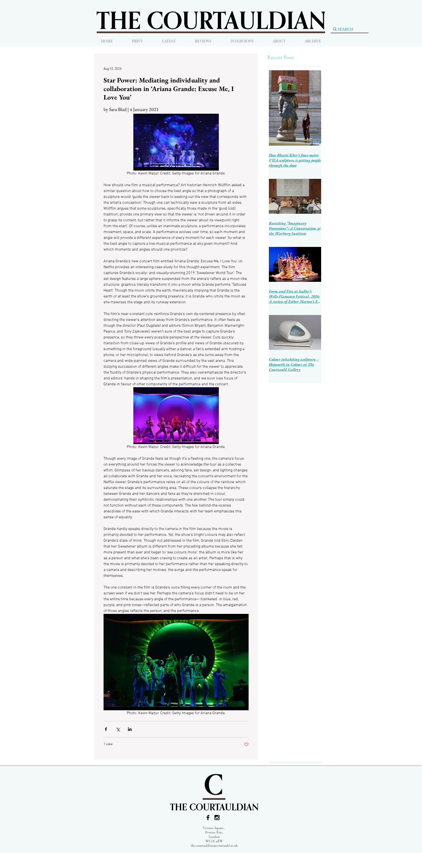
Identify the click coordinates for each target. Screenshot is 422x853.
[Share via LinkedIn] (129, 729)
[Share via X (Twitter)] (118, 729)
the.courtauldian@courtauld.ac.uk (214, 845)
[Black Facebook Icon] (207, 817)
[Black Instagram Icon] (217, 817)
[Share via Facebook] (106, 729)
